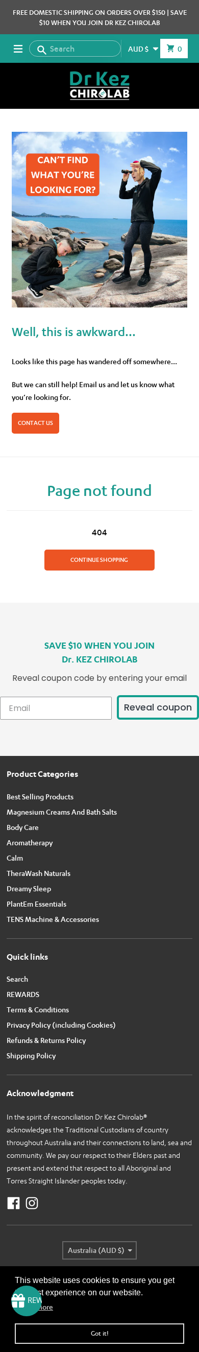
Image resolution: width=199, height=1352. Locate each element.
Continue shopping (99, 559)
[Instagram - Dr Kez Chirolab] (32, 1203)
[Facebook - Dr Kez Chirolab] (13, 1203)
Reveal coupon (158, 707)
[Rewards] (26, 1301)
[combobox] (75, 48)
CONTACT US (35, 422)
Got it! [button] (100, 1333)
